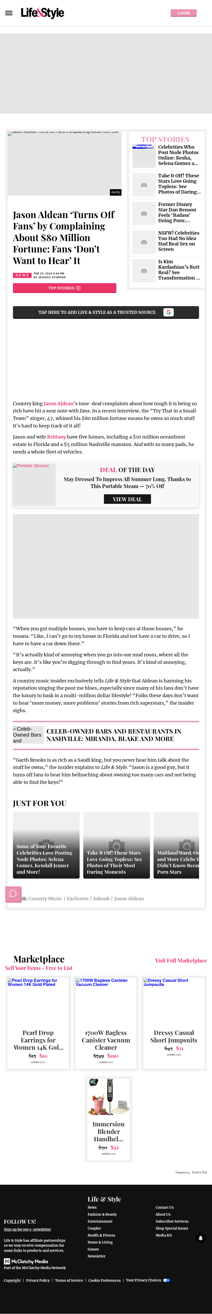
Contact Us (165, 1207)
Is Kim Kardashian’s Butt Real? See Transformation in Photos (179, 270)
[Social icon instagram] (61, 1221)
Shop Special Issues (172, 1228)
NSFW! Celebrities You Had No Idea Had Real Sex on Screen (178, 241)
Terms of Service (69, 1280)
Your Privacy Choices (143, 1280)
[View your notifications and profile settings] (200, 1238)
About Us (163, 1214)
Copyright (12, 1280)
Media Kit (164, 1235)
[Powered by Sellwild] (199, 1172)
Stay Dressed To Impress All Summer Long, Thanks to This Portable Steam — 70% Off (127, 482)
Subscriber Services (172, 1221)
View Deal (127, 499)
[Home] (36, 1203)
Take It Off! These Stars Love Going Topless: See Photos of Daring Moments (178, 184)
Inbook (101, 899)
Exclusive (78, 899)
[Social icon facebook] (42, 1221)
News (22, 275)
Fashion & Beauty (102, 1214)
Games (93, 1249)
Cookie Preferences (104, 1280)
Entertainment (100, 1221)
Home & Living (100, 1242)
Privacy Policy (38, 1280)
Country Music (45, 899)
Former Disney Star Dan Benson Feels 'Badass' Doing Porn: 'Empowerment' (177, 213)
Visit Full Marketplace (181, 960)
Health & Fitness (101, 1235)
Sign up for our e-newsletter (27, 1229)
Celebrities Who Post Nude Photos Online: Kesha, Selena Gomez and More (179, 155)
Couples (94, 1228)
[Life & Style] (42, 13)
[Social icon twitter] (52, 1221)
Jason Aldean (129, 899)
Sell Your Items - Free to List (38, 967)
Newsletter (96, 1256)
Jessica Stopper (52, 277)
